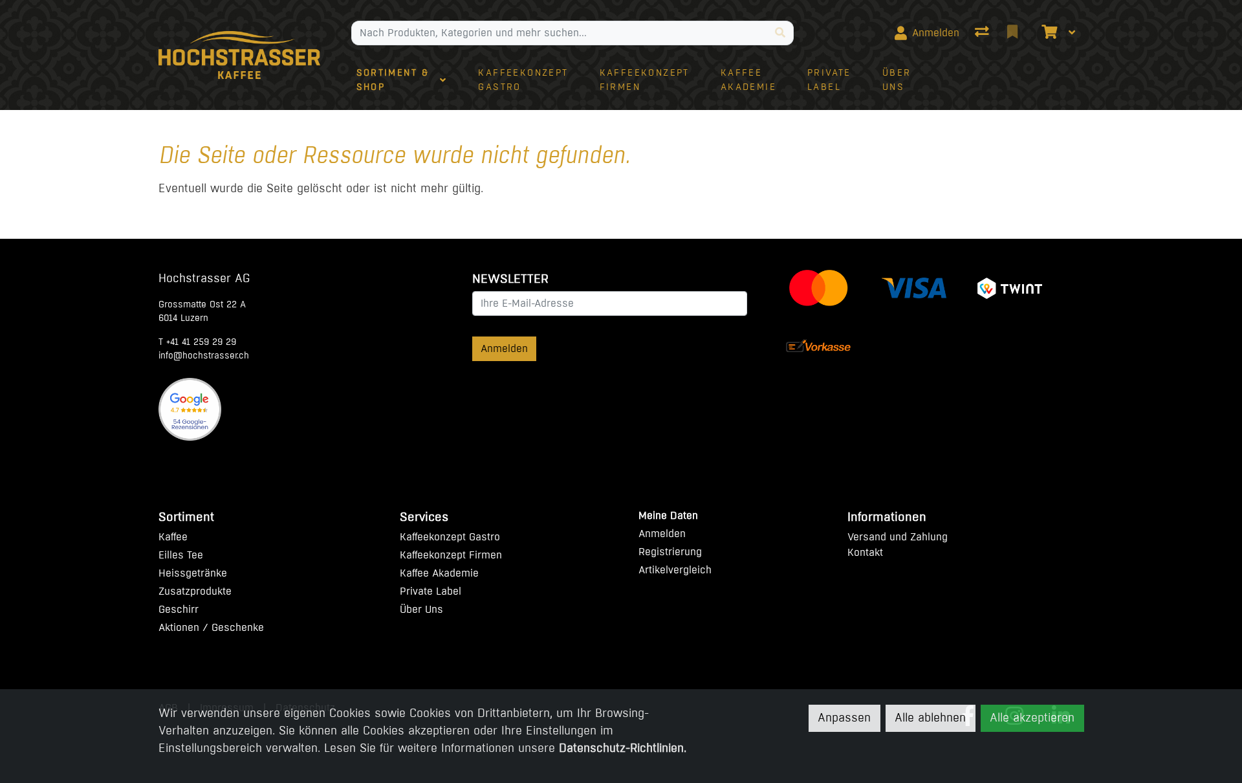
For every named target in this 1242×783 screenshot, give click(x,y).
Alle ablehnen (930, 718)
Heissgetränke (192, 573)
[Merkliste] (1013, 33)
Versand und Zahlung (897, 537)
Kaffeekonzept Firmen (451, 555)
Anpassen (844, 718)
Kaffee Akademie (439, 573)
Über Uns (421, 609)
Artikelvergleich (675, 570)
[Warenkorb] (1048, 33)
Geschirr (178, 609)
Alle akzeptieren (1032, 718)
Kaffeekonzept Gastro (450, 537)
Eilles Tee (180, 555)
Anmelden (504, 348)
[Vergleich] (983, 33)
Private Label (430, 591)
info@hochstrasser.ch (203, 355)
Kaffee (173, 537)
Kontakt (865, 552)
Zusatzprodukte (195, 591)
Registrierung (670, 552)
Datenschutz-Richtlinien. (622, 748)
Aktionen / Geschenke (211, 627)
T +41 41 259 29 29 (197, 341)
